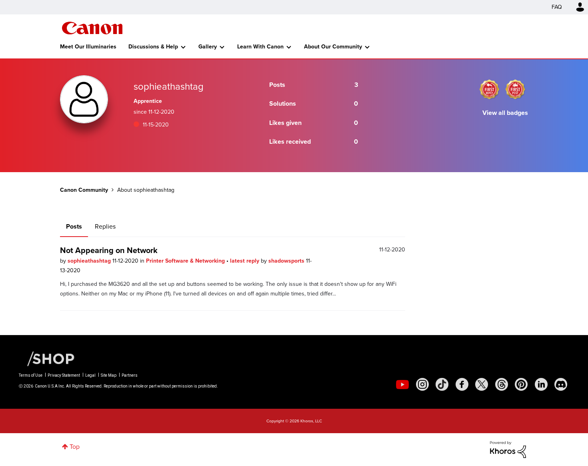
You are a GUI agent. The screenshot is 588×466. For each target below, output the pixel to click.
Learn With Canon (260, 46)
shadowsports (287, 261)
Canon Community (92, 28)
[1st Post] (515, 89)
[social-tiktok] (442, 384)
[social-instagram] (422, 384)
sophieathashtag (90, 261)
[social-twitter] (481, 384)
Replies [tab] (105, 226)
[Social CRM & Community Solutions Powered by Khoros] (508, 449)
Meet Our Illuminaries (88, 46)
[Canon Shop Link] (47, 358)
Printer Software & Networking (186, 261)
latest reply (245, 261)
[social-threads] (501, 384)
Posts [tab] (74, 226)
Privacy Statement (64, 375)
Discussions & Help (153, 46)
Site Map (108, 375)
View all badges (505, 112)
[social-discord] (560, 384)
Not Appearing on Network (109, 250)
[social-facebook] (462, 384)
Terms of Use (30, 375)
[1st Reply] (489, 89)
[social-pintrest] (521, 384)
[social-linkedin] (541, 384)
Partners (130, 375)
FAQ (557, 7)
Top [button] (75, 446)
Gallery (207, 46)
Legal (90, 375)
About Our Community (333, 46)
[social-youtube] (402, 384)
